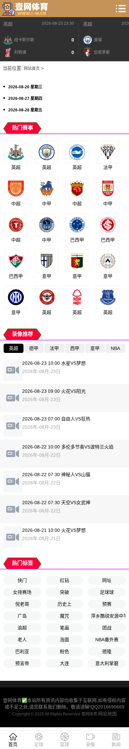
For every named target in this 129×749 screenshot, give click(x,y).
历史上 (64, 604)
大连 (64, 663)
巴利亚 (22, 651)
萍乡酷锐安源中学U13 (108, 616)
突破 (64, 592)
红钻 (64, 580)
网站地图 (107, 713)
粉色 (64, 651)
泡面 (64, 639)
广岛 (22, 616)
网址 (106, 580)
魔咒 (64, 616)
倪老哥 (22, 604)
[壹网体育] (26, 8)
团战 (106, 627)
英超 (8, 24)
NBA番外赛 (106, 639)
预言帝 (22, 663)
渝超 (22, 627)
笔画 (64, 627)
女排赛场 (22, 592)
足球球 (107, 592)
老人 (22, 639)
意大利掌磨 (106, 663)
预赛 (106, 604)
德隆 (106, 651)
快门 (22, 580)
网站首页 (32, 68)
